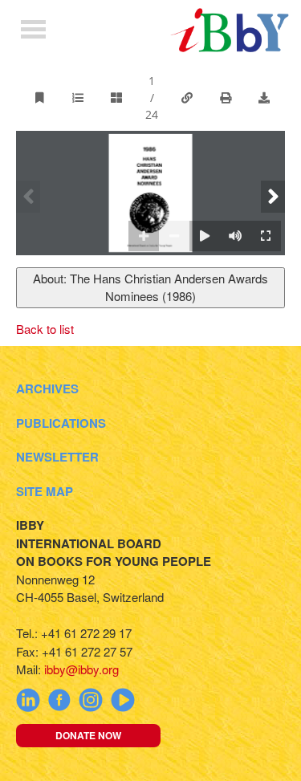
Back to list (45, 328)
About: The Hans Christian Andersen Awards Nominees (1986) (150, 287)
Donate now (88, 735)
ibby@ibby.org (81, 669)
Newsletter (57, 457)
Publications (61, 423)
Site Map (44, 491)
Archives (47, 388)
